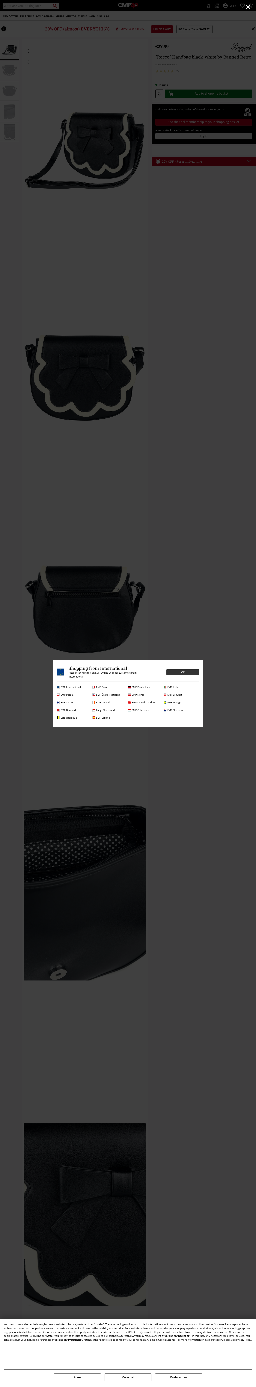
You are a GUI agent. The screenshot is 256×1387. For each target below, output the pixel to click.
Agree (77, 1377)
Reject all (128, 1377)
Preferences (178, 1377)
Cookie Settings (166, 1339)
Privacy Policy (243, 1339)
